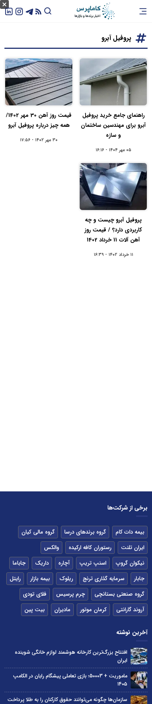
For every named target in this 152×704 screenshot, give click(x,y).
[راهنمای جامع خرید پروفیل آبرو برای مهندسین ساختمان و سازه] (113, 82)
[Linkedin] (8, 11)
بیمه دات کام (129, 532)
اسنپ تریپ (92, 563)
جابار (139, 578)
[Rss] (38, 11)
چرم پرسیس (70, 594)
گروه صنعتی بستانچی (119, 594)
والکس (51, 547)
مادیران (62, 609)
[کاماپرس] (94, 11)
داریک (42, 563)
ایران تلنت (132, 547)
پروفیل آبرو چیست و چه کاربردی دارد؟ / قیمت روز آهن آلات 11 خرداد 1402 (113, 230)
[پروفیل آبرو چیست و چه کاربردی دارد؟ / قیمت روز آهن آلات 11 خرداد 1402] (113, 186)
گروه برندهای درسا (85, 532)
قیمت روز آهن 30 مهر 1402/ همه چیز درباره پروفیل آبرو (39, 120)
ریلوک (66, 578)
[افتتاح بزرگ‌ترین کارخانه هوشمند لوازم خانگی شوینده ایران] (139, 656)
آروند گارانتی (130, 609)
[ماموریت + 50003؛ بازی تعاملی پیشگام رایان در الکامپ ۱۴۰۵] (139, 679)
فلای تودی (34, 594)
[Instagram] (19, 11)
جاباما (19, 563)
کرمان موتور (93, 609)
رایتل (15, 578)
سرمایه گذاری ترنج (103, 578)
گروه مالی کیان (38, 532)
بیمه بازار (40, 578)
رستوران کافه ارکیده (90, 547)
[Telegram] (29, 11)
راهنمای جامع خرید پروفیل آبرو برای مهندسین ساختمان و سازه (113, 125)
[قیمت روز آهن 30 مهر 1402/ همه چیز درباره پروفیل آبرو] (38, 82)
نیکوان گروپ (130, 563)
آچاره (64, 563)
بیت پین (34, 609)
